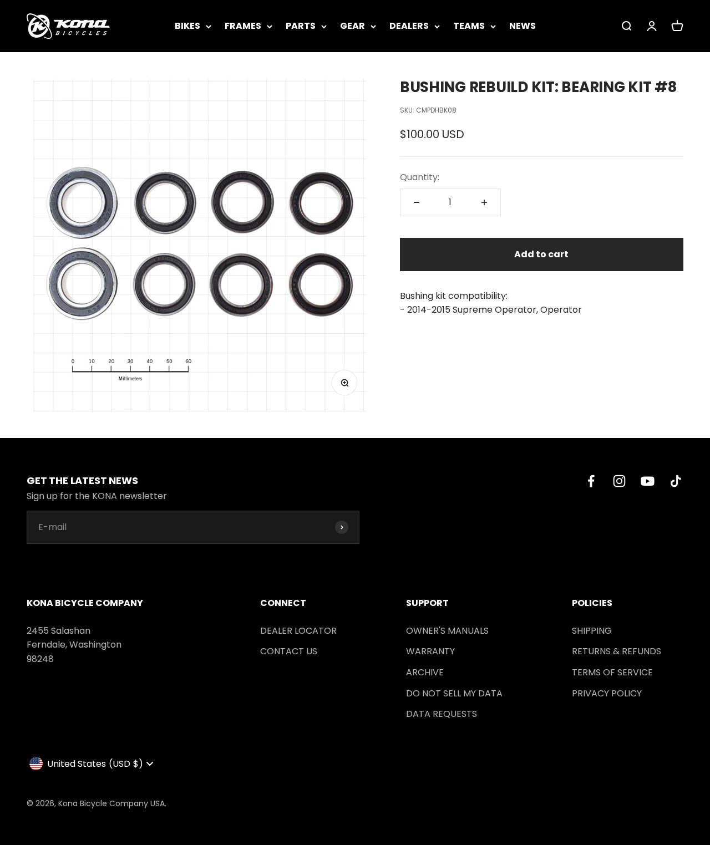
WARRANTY (430, 651)
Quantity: (419, 177)
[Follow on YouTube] (647, 481)
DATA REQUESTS (441, 713)
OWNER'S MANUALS (447, 630)
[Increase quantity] (484, 202)
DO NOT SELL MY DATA (454, 693)
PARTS (301, 25)
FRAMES (243, 25)
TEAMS (469, 25)
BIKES (187, 25)
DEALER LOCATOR (298, 630)
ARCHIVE (425, 672)
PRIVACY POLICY (607, 693)
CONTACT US (288, 651)
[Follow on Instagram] (619, 481)
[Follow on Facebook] (591, 481)
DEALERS (409, 25)
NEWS (522, 25)
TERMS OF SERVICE (612, 672)
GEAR (352, 25)
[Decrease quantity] (416, 202)
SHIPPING (592, 630)
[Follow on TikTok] (675, 481)
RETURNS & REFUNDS (616, 651)
